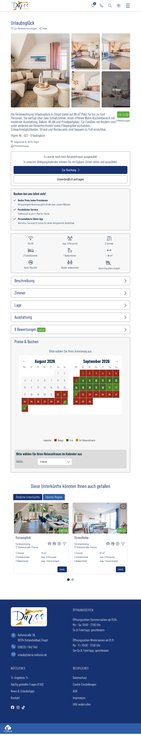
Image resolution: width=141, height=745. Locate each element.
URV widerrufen (82, 704)
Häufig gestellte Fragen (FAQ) (27, 684)
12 (109, 380)
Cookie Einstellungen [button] (84, 684)
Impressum (79, 698)
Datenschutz (80, 677)
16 (90, 387)
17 (96, 387)
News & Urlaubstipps (22, 691)
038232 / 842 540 (27, 647)
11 (103, 380)
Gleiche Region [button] (54, 497)
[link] (101, 5)
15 (83, 387)
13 (116, 380)
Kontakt (15, 698)
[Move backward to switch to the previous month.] (24, 361)
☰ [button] (128, 5)
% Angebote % (19, 677)
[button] (25, 28)
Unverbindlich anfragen (70, 179)
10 (96, 380)
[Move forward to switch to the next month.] (116, 361)
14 (76, 387)
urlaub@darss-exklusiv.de (32, 654)
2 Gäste (43, 461)
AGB (75, 691)
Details (62, 569)
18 (103, 387)
